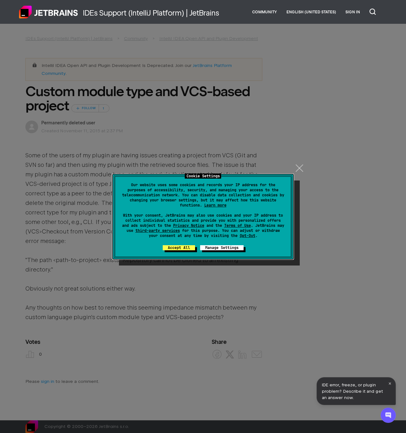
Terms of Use (237, 225)
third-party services (157, 230)
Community (264, 12)
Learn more (215, 205)
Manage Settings (222, 247)
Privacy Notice (188, 225)
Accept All (179, 247)
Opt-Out (247, 235)
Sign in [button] (352, 12)
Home (48, 12)
